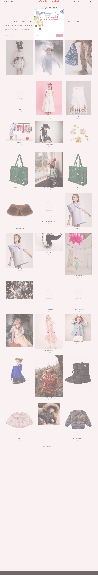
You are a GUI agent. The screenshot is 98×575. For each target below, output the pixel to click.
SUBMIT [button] (59, 35)
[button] (62, 11)
